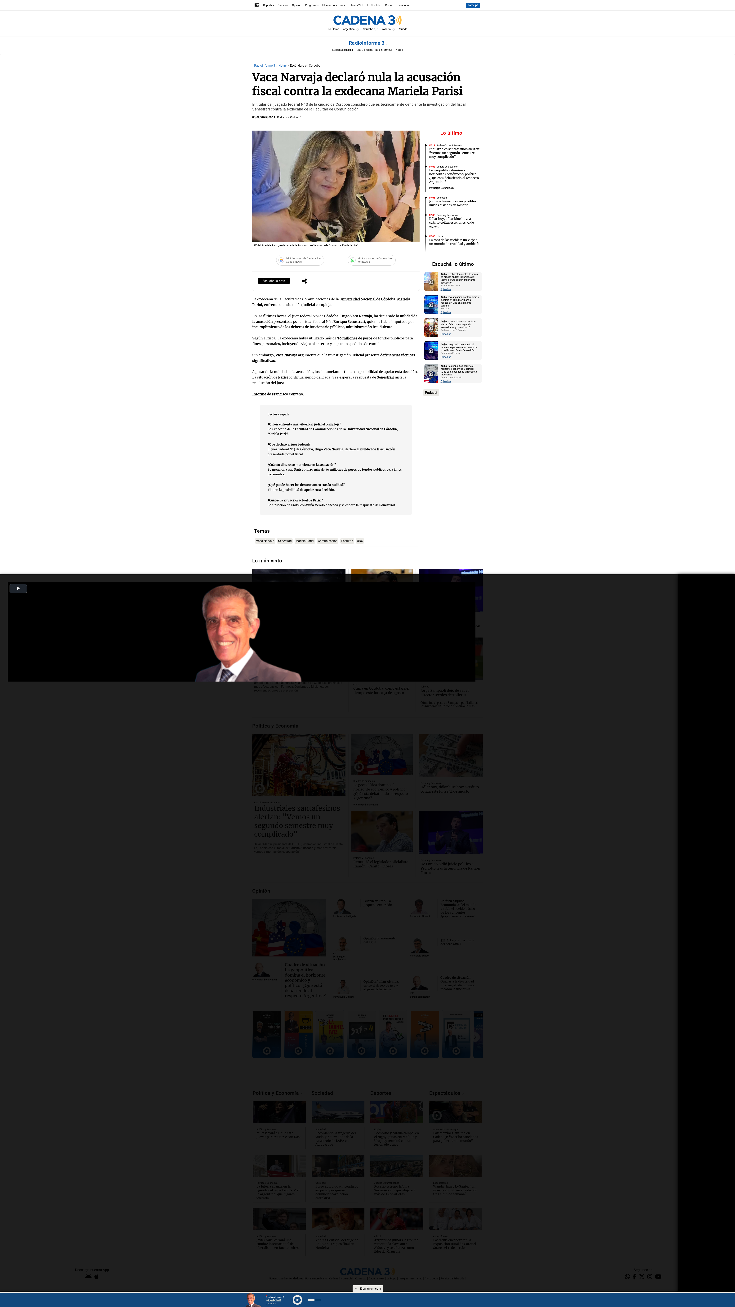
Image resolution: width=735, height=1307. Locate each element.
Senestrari (285, 541)
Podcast (431, 393)
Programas (311, 5)
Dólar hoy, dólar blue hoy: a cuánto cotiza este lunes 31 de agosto (451, 222)
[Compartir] (304, 281)
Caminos (283, 5)
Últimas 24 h (356, 5)
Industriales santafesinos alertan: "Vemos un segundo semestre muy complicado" (454, 153)
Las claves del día (342, 49)
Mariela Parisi (305, 541)
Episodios (446, 289)
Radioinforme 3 (367, 43)
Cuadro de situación (447, 166)
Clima (388, 5)
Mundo (403, 29)
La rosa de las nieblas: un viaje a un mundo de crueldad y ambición (454, 242)
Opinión (296, 5)
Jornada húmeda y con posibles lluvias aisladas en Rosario (452, 203)
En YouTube (374, 5)
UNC (360, 541)
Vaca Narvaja (265, 541)
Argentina (349, 29)
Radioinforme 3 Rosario (449, 145)
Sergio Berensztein (443, 187)
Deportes (268, 5)
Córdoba (368, 29)
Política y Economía (447, 215)
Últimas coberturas (333, 5)
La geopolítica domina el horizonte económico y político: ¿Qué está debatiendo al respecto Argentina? (454, 176)
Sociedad (442, 197)
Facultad (347, 541)
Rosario (386, 29)
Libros (440, 236)
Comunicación (327, 541)
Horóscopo (402, 5)
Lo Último (333, 29)
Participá (473, 5)
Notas (399, 49)
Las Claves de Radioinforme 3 (374, 49)
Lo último (452, 133)
